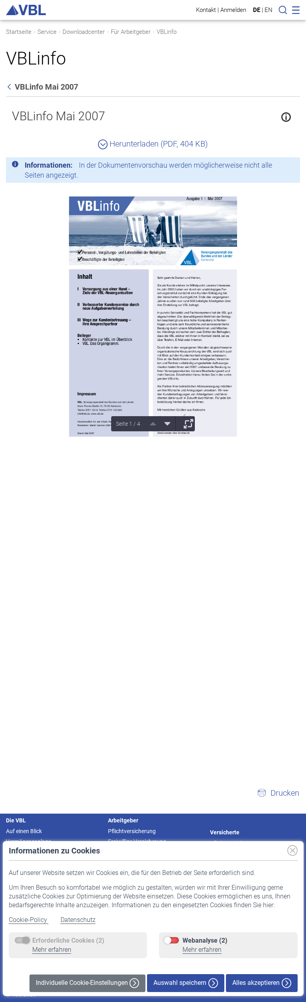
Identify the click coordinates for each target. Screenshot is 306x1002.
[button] (278, 793)
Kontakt (206, 9)
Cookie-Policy (29, 920)
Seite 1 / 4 (128, 424)
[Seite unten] (164, 423)
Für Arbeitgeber (131, 31)
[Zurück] (10, 86)
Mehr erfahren (51, 949)
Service (47, 31)
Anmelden (233, 9)
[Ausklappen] (185, 423)
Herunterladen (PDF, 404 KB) (158, 144)
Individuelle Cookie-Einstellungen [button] (82, 982)
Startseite (18, 31)
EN (269, 10)
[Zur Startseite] (26, 10)
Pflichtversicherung (132, 831)
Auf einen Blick (24, 831)
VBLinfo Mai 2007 (58, 116)
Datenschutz (78, 920)
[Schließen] (272, 166)
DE (256, 10)
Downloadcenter (84, 31)
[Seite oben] (150, 423)
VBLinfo (167, 31)
